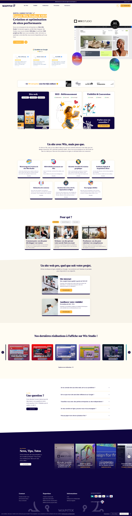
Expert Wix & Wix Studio (48, 498)
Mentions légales (71, 500)
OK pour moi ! (124, 513)
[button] (56, 5)
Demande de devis (23, 498)
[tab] (55, 222)
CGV (68, 496)
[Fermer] (130, 514)
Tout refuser (115, 513)
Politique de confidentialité (73, 498)
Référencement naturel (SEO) (50, 500)
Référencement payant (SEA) (50, 502)
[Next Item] (129, 352)
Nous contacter (23, 500)
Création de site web (48, 496)
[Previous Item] (2, 352)
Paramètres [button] (107, 513)
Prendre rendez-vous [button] (24, 496)
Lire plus (29, 176)
